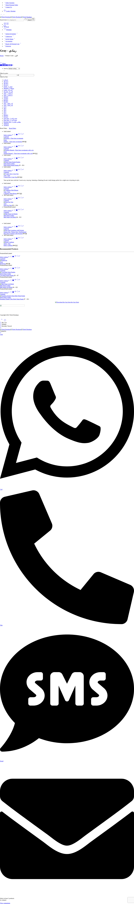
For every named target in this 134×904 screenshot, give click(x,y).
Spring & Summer (10, 34)
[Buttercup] (67, 260)
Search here (3, 20)
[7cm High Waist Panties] (67, 272)
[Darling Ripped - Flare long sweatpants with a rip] (69, 150)
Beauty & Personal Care (12, 44)
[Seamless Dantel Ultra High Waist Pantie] (67, 296)
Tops (5, 175)
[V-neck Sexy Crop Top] (69, 174)
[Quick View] (19, 135)
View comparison (5, 903)
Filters (4, 63)
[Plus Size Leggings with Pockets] (69, 230)
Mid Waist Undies (9, 215)
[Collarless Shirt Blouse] (69, 190)
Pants (5, 140)
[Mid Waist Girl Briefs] (69, 214)
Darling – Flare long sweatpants (13, 141)
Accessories (8, 41)
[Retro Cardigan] (69, 242)
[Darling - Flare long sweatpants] (69, 138)
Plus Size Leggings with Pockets (13, 233)
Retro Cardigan (8, 245)
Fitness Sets (7, 232)
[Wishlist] (16, 135)
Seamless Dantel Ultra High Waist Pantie (12, 299)
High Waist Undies (9, 163)
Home (2, 55)
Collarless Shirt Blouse (10, 193)
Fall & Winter (9, 39)
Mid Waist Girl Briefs (10, 217)
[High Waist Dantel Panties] (69, 162)
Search (30, 20)
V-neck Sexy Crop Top (10, 177)
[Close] (1, 322)
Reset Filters (12, 128)
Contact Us (8, 7)
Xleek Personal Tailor (11, 5)
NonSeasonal (22, 232)
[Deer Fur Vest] (69, 202)
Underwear (8, 36)
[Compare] (22, 135)
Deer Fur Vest (8, 205)
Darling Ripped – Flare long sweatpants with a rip (18, 153)
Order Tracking (9, 3)
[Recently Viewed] (5, 321)
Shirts (5, 244)
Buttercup (3, 263)
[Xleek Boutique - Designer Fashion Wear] (16, 17)
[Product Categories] (5, 24)
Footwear (8, 46)
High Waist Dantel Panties (11, 165)
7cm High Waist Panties (7, 275)
